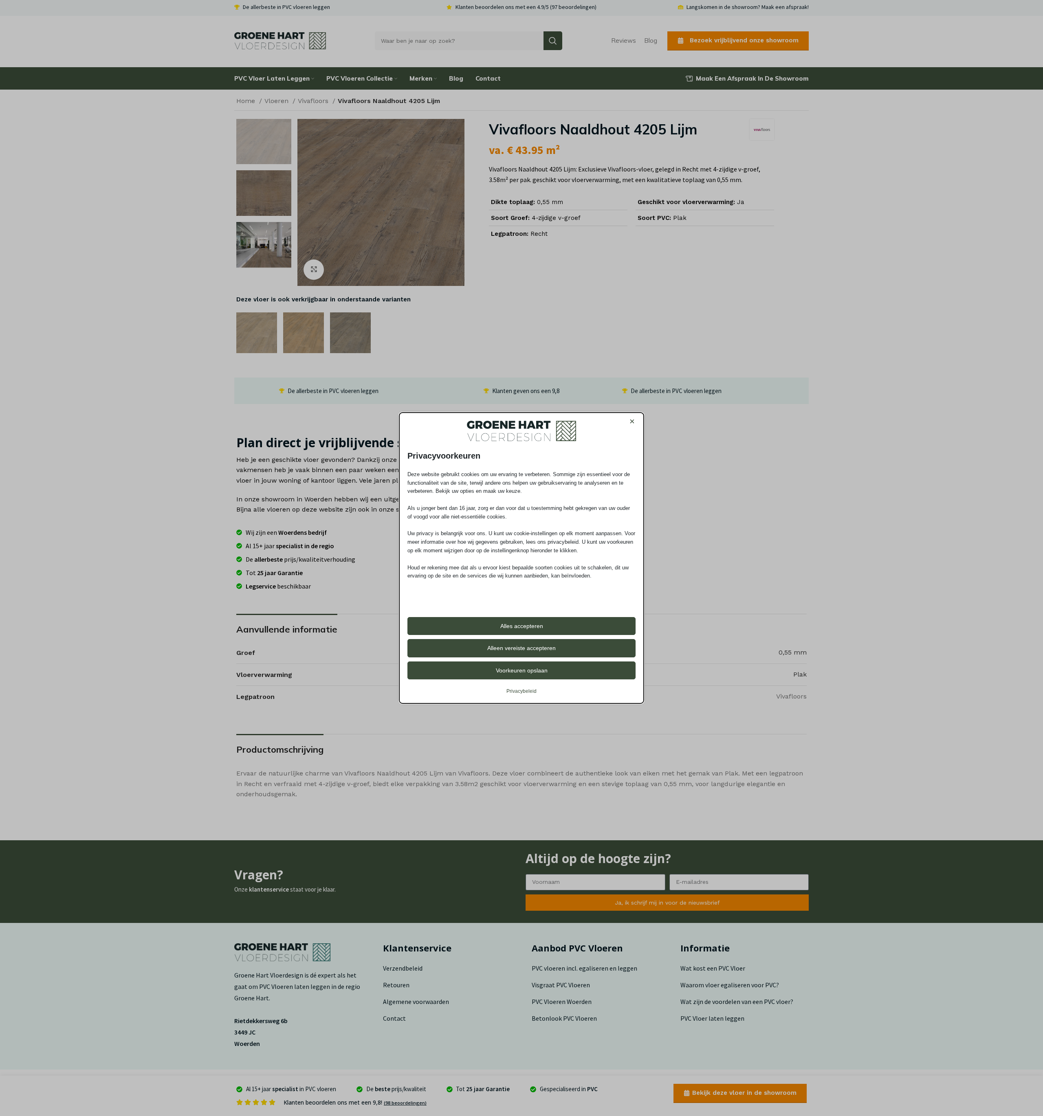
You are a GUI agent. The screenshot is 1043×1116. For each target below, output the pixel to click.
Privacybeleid (521, 691)
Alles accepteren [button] (521, 626)
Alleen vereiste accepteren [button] (521, 648)
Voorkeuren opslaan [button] (522, 670)
